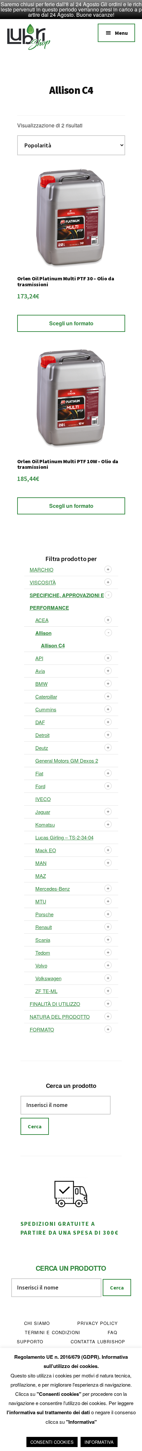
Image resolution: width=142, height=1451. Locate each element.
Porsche (44, 914)
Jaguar (42, 811)
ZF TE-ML (46, 990)
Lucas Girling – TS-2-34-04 (64, 837)
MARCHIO (41, 569)
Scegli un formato (71, 323)
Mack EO (45, 850)
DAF (40, 722)
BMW (41, 683)
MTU (40, 901)
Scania (42, 939)
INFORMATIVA (99, 1442)
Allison (43, 633)
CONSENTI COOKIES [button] (52, 1442)
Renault (43, 926)
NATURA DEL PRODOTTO (60, 1016)
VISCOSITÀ (43, 582)
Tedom (42, 952)
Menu (121, 33)
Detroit (42, 734)
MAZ (40, 875)
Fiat (39, 773)
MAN (41, 862)
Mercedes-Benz (52, 888)
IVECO (43, 798)
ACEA (42, 620)
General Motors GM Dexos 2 (66, 760)
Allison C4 (53, 645)
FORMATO (42, 1029)
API (39, 658)
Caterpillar (46, 696)
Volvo (41, 965)
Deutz (41, 747)
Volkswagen (48, 978)
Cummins (45, 709)
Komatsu (45, 824)
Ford (40, 786)
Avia (40, 670)
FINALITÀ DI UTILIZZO (55, 1003)
